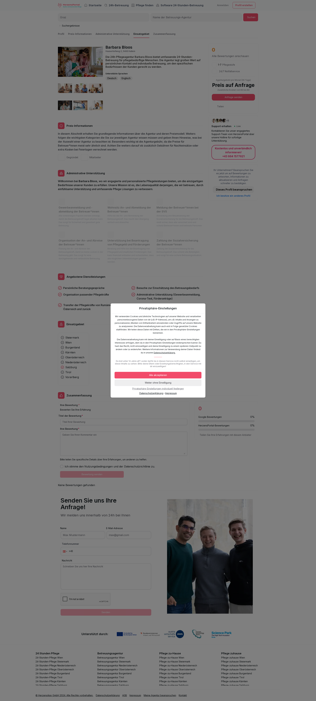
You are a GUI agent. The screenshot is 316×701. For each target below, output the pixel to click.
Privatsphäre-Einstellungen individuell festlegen (158, 388)
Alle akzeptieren (158, 375)
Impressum (171, 393)
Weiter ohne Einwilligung (158, 382)
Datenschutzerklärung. (164, 352)
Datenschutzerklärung (151, 393)
